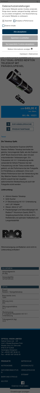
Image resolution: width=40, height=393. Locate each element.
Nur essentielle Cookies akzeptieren (20, 44)
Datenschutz (33, 54)
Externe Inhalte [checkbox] (10, 25)
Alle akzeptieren (20, 31)
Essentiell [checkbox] (8, 21)
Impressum (24, 54)
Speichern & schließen (20, 38)
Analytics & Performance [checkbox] (24, 21)
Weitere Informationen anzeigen (19, 49)
